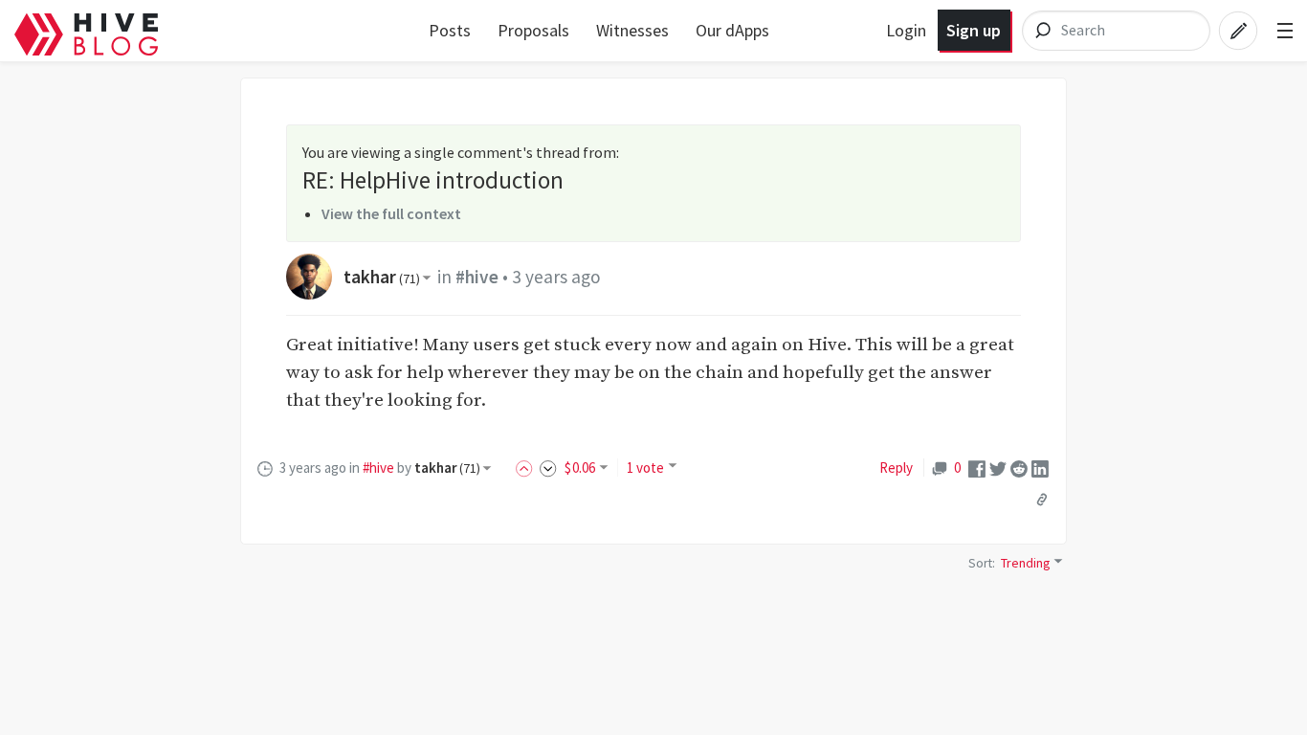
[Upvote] (527, 467)
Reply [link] (896, 467)
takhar (381, 276)
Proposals (533, 30)
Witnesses (632, 30)
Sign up (973, 30)
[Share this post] (1042, 499)
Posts (450, 30)
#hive (476, 276)
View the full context (391, 213)
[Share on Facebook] (977, 467)
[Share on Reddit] (1019, 467)
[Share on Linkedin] (1040, 467)
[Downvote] (548, 467)
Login (906, 30)
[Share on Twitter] (998, 467)
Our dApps (732, 30)
